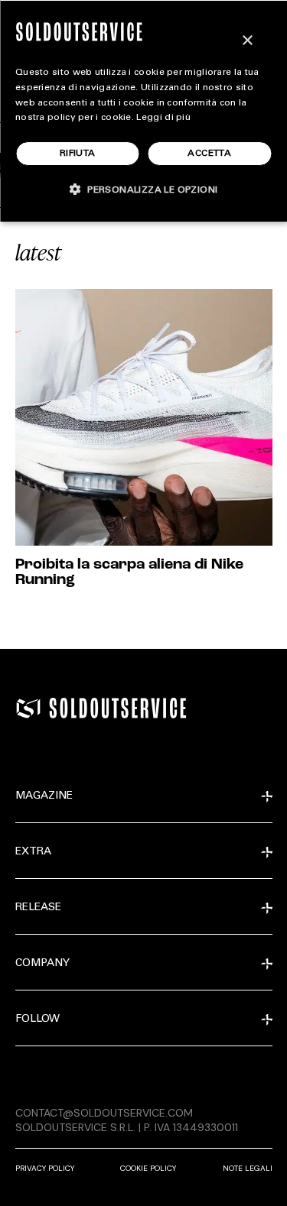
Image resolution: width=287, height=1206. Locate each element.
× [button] (247, 41)
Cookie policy (148, 1168)
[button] (144, 189)
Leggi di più (163, 117)
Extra (33, 852)
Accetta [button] (209, 153)
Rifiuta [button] (78, 153)
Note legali (247, 1168)
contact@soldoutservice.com (104, 1112)
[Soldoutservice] (28, 708)
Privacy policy (44, 1168)
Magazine (44, 796)
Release (38, 908)
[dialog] (143, 111)
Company (42, 963)
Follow (37, 1019)
